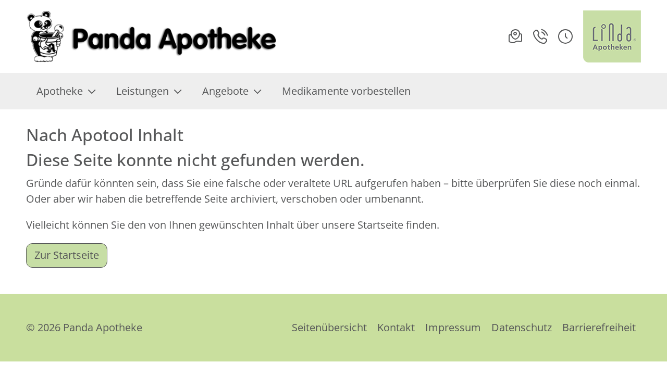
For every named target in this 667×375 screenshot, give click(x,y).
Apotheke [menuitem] (59, 91)
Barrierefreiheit (599, 327)
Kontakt (396, 327)
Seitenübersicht (329, 327)
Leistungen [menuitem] (142, 91)
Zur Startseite (66, 255)
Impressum (453, 327)
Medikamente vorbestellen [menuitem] (346, 91)
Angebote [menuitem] (225, 91)
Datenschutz (521, 327)
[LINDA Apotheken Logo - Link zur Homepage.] (612, 36)
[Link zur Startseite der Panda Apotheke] (153, 36)
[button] (565, 36)
